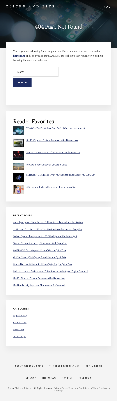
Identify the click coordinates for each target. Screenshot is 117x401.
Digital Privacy (20, 315)
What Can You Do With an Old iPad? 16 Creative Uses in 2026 (55, 128)
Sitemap (58, 390)
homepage (19, 56)
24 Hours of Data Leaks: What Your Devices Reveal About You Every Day (60, 175)
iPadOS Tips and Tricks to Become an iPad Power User (52, 140)
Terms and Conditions (78, 388)
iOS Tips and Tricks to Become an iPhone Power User (51, 187)
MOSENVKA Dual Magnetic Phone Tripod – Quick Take (39, 250)
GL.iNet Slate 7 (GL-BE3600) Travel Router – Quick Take (39, 257)
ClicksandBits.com (23, 388)
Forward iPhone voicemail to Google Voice (46, 164)
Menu (107, 7)
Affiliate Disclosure (99, 388)
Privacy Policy (60, 388)
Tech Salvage (19, 336)
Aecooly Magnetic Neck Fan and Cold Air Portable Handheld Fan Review (48, 222)
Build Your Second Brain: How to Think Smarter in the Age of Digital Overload (50, 271)
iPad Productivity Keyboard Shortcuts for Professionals (39, 285)
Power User (18, 329)
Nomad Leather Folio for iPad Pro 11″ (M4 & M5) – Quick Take (42, 264)
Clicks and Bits (31, 6)
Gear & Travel (20, 322)
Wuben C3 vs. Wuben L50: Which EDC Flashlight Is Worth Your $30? (45, 236)
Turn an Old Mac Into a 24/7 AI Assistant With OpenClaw (53, 152)
